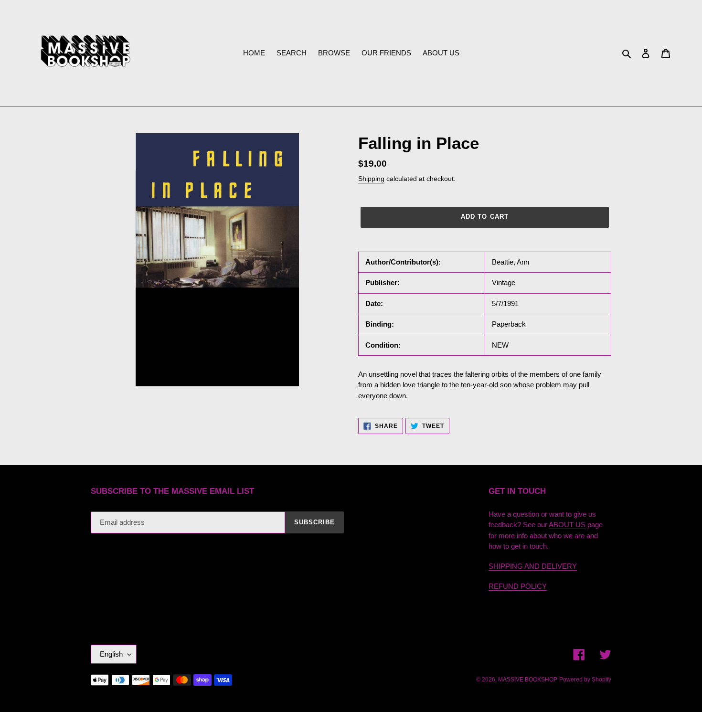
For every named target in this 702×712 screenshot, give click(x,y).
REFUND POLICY (518, 586)
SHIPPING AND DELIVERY (533, 566)
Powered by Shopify (585, 679)
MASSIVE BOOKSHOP (527, 679)
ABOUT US (567, 525)
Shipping (371, 178)
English (111, 654)
